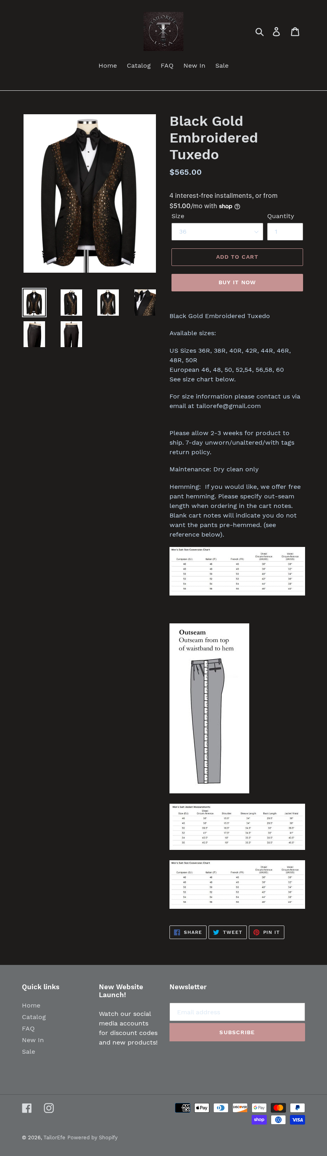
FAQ (28, 1028)
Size (177, 216)
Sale (28, 1051)
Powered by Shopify (92, 1137)
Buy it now (237, 282)
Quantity (280, 216)
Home (31, 1005)
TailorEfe (54, 1137)
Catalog (34, 1017)
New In (33, 1040)
